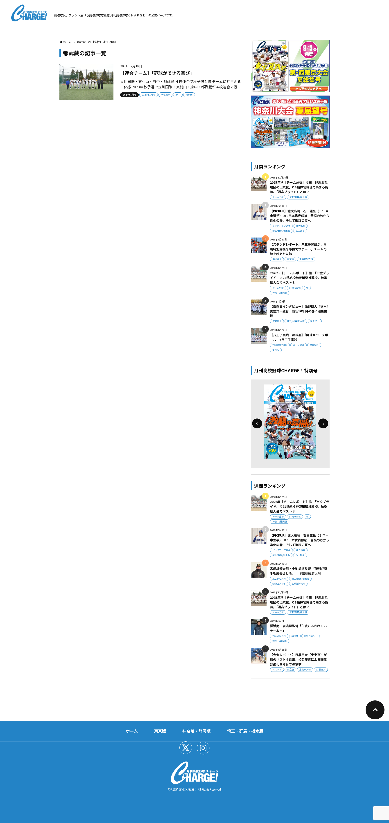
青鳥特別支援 (306, 259)
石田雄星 (300, 230)
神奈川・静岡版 (196, 731)
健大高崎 (300, 225)
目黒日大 (320, 669)
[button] (257, 423)
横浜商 (295, 636)
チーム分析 (278, 197)
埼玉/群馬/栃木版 (298, 197)
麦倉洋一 (314, 321)
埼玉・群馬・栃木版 (245, 731)
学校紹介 (165, 94)
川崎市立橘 (295, 287)
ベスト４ (276, 669)
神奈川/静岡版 (279, 292)
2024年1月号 (129, 94)
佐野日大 (276, 321)
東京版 (189, 94)
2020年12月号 (279, 345)
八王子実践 (298, 345)
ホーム (132, 731)
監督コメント (279, 583)
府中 (178, 94)
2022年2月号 (279, 578)
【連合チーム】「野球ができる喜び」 (157, 73)
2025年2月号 (279, 636)
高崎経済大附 (298, 583)
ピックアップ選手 (281, 225)
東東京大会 (305, 669)
